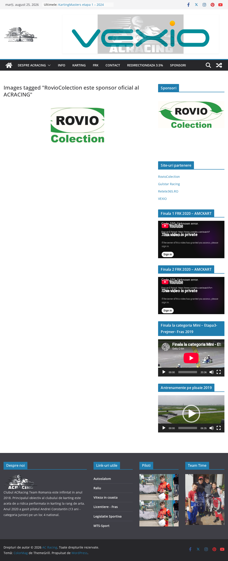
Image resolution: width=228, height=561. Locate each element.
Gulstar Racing (169, 184)
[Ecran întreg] (218, 372)
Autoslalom (102, 479)
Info (61, 65)
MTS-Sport (102, 526)
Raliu (97, 488)
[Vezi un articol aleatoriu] (219, 65)
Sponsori (178, 65)
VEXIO (162, 199)
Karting (79, 65)
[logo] (20, 477)
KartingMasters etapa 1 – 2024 (81, 4)
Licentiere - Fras (106, 507)
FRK (95, 65)
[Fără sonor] (211, 372)
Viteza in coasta (106, 497)
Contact (113, 65)
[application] (191, 239)
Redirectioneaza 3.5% (145, 65)
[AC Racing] (9, 65)
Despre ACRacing (32, 65)
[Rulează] (164, 372)
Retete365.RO (168, 191)
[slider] (187, 428)
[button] (48, 65)
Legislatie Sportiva (108, 516)
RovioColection (169, 176)
